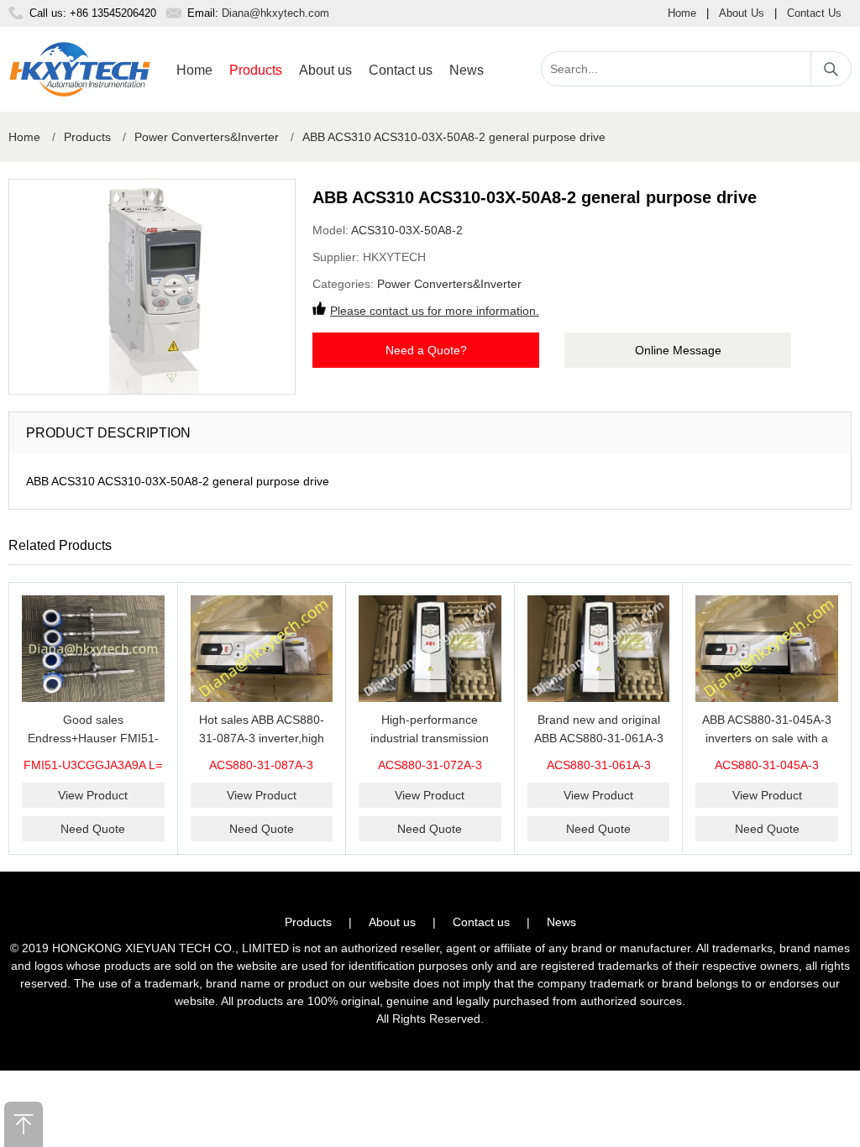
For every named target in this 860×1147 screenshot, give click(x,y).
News (466, 70)
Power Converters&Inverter (206, 137)
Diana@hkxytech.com (275, 13)
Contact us (401, 70)
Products (255, 70)
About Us (741, 13)
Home (682, 13)
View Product (93, 795)
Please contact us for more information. (434, 310)
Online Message (678, 350)
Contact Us (814, 13)
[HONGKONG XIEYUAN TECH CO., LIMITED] (79, 69)
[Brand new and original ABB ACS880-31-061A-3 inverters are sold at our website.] (598, 648)
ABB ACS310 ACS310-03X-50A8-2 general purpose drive (454, 137)
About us (325, 70)
